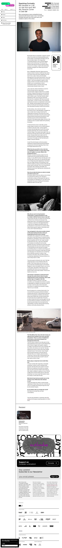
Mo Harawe (55, 3)
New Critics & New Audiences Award (7, 23)
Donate (51, 463)
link (57, 10)
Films (4, 11)
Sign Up (54, 476)
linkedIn (54, 10)
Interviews (55, 6)
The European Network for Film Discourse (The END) (52, 484)
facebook (50, 10)
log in (2, 9)
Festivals (4, 20)
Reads (4, 14)
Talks (4, 17)
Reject (4, 543)
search (11, 9)
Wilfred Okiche (54, 5)
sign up (6, 9)
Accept (4, 545)
